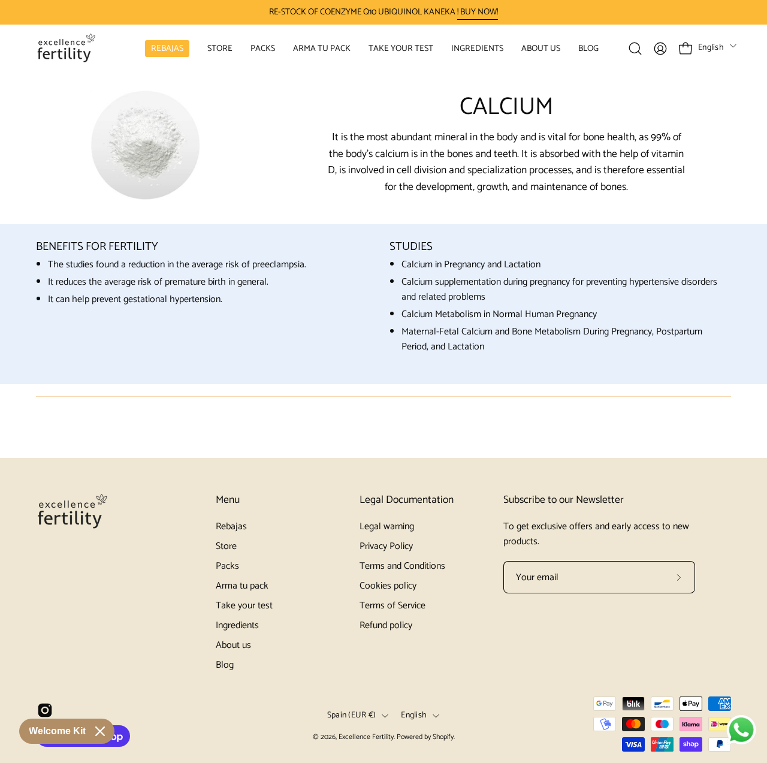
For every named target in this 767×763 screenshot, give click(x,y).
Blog (225, 665)
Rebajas (231, 526)
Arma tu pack (242, 586)
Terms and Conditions (402, 566)
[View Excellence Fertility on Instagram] (45, 710)
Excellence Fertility (366, 737)
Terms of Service (392, 606)
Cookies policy (388, 586)
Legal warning (387, 526)
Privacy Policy (386, 546)
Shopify (443, 737)
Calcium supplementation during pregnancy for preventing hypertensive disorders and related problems (559, 289)
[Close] (100, 731)
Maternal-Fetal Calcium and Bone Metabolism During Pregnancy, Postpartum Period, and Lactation (551, 339)
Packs (227, 566)
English (711, 48)
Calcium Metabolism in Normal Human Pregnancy (499, 314)
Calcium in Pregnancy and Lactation (470, 265)
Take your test (244, 606)
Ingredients (237, 625)
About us (233, 645)
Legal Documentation (407, 500)
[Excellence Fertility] (66, 48)
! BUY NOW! (477, 12)
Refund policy (386, 625)
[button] (219, 48)
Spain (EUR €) (351, 715)
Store (226, 546)
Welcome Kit (57, 731)
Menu (228, 500)
